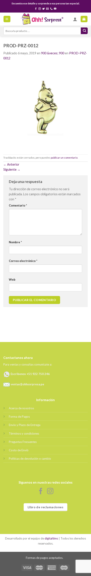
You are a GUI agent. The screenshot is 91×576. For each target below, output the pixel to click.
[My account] (75, 19)
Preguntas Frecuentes (23, 442)
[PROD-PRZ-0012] (45, 107)
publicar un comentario (64, 157)
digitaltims (51, 538)
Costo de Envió (18, 450)
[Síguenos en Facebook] (36, 8)
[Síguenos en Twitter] (43, 8)
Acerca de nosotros (21, 408)
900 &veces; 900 (52, 53)
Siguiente (11, 169)
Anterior (11, 164)
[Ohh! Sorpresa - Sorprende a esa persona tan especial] (42, 19)
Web (12, 279)
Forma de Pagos (19, 416)
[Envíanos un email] (47, 8)
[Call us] (51, 8)
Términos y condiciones (24, 433)
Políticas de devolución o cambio (30, 458)
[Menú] (7, 19)
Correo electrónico (23, 261)
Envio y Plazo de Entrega (24, 425)
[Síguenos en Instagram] (39, 8)
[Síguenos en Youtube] (55, 8)
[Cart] (84, 19)
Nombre (15, 242)
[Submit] (84, 30)
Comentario (18, 205)
